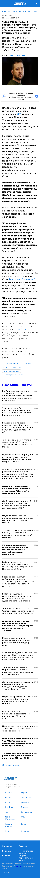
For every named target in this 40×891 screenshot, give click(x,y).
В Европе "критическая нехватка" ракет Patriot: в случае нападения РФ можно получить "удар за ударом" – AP (17, 427)
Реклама (23, 846)
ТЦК (28, 351)
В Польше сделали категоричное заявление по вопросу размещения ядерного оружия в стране (17, 597)
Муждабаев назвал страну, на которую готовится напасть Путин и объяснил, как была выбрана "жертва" (17, 458)
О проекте (7, 846)
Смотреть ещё (11, 765)
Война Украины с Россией (13, 375)
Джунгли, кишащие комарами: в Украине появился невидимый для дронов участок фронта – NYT (18, 685)
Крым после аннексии (11, 363)
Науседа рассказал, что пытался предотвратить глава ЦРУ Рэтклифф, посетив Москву (17, 519)
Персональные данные (26, 852)
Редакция (6, 851)
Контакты (6, 856)
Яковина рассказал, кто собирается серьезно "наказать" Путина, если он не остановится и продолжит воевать (18, 581)
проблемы (23, 329)
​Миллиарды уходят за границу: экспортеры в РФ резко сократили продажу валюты (16, 641)
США (5, 367)
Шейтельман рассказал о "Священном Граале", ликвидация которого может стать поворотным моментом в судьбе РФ (17, 396)
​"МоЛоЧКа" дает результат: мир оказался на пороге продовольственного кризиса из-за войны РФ (17, 670)
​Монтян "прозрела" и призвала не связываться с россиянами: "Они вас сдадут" (16, 715)
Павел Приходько (17, 55)
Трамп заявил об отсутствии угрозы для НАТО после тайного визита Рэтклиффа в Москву (17, 443)
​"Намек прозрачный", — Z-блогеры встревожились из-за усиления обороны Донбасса (18, 610)
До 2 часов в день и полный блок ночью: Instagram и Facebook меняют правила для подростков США (16, 504)
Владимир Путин (29, 363)
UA (35, 4)
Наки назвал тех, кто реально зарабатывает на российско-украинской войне (17, 728)
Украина (12, 15)
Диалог (4, 15)
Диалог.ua (18, 866)
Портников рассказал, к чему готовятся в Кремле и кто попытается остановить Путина (17, 700)
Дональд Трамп (16, 367)
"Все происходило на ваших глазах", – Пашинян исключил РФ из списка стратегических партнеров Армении (17, 656)
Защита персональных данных (26, 858)
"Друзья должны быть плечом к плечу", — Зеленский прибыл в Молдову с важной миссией (17, 533)
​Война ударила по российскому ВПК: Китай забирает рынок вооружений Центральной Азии (17, 565)
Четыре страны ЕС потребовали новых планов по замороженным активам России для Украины (16, 411)
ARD (19, 114)
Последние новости (17, 384)
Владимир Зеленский (22, 279)
